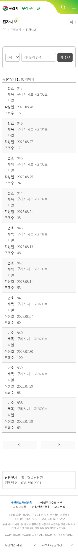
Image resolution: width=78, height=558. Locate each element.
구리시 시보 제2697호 (32, 373)
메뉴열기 (73, 7)
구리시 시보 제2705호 (32, 94)
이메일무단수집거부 (50, 502)
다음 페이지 (58, 445)
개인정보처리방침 (21, 502)
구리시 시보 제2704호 (32, 129)
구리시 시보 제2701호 (32, 234)
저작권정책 (19, 506)
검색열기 (63, 7)
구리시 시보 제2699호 (32, 303)
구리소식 (16, 29)
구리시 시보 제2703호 (32, 164)
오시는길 (59, 506)
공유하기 (72, 22)
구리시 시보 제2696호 (32, 408)
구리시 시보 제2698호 (32, 338)
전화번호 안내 (40, 506)
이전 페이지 (20, 445)
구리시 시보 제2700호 (32, 268)
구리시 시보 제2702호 (32, 198)
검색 (63, 57)
